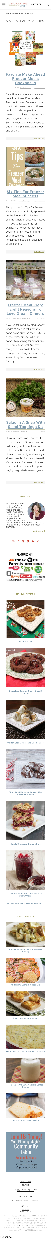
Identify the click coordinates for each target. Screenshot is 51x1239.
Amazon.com (23, 1225)
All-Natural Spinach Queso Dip (25, 985)
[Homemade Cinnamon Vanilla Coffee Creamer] (25, 1081)
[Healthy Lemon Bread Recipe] (25, 1117)
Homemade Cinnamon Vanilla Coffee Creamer (25, 1086)
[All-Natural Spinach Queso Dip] (25, 981)
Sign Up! (15, 1200)
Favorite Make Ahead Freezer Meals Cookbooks (25, 78)
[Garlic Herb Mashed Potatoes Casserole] (25, 1048)
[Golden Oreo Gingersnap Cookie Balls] (25, 719)
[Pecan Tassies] (25, 619)
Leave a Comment (40, 88)
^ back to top (25, 1182)
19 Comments (41, 318)
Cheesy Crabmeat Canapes (25, 1018)
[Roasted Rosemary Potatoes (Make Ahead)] (25, 946)
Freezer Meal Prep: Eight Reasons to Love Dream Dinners (25, 309)
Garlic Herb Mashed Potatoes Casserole (25, 1051)
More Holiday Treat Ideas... (25, 904)
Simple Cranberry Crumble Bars (25, 844)
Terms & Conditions (25, 1191)
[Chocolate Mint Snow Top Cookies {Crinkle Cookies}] (25, 769)
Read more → (38, 531)
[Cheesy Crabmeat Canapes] (25, 1015)
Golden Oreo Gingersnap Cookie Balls (25, 743)
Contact (25, 1210)
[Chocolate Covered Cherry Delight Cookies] (25, 667)
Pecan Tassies (25, 641)
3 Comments (41, 431)
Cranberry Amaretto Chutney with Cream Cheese (25, 894)
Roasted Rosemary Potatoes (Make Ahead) (25, 950)
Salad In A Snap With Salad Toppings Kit (25, 424)
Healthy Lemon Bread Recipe (25, 1120)
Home (8, 13)
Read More (25, 138)
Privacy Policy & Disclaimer (25, 1189)
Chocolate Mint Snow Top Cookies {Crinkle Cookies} (25, 793)
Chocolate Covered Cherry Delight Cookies (25, 692)
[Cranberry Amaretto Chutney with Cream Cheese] (25, 870)
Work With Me (25, 1211)
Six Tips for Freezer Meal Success (25, 194)
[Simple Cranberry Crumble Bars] (25, 820)
